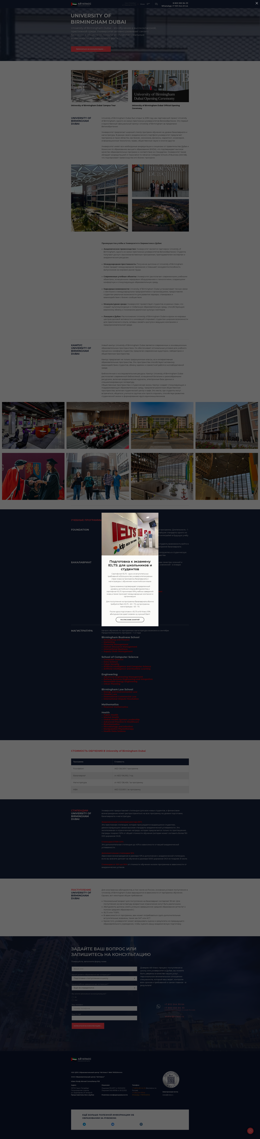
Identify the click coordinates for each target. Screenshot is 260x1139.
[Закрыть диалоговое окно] (257, 3)
